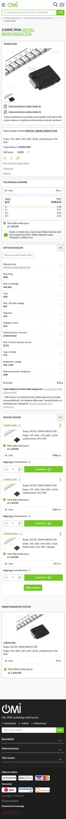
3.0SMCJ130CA (10, 534)
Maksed (7, 174)
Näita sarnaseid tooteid (18, 255)
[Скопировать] (28, 152)
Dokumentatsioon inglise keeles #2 (24, 112)
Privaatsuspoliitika (10, 801)
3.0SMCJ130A (10, 480)
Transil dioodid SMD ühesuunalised (37, 18)
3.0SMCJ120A (10, 426)
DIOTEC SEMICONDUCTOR (41, 131)
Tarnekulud (8, 169)
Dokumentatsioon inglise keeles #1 (24, 106)
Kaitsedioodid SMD (12, 18)
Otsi (60, 12)
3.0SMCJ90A (9, 643)
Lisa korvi (41, 469)
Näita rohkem (33, 587)
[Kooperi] (19, 426)
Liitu (60, 730)
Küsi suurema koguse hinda (16, 163)
